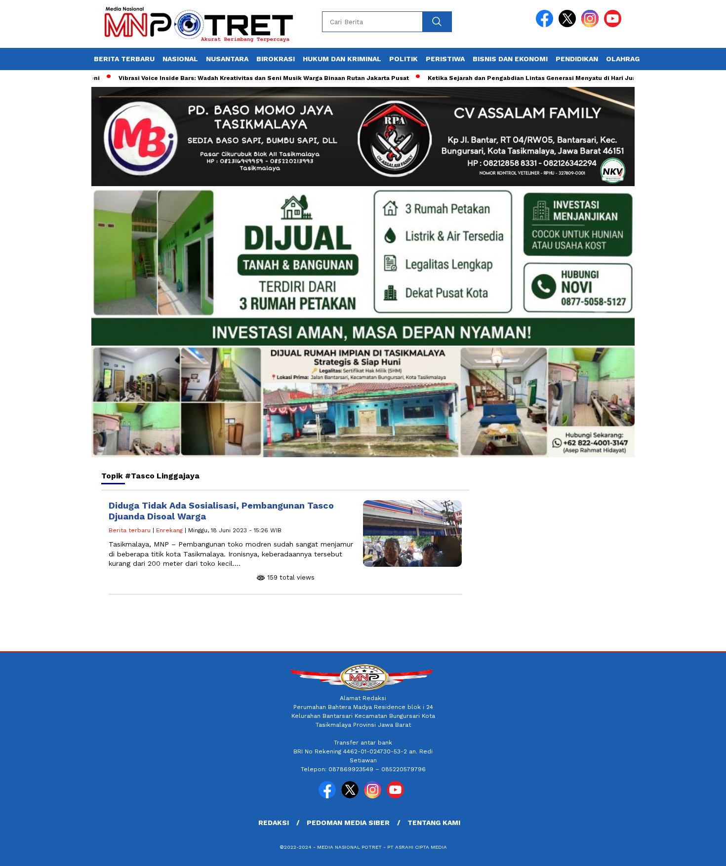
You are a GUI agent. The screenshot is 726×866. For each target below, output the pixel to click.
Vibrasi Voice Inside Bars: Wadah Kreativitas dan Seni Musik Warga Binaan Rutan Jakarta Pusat (236, 78)
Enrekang (169, 530)
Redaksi (273, 823)
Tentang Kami (433, 823)
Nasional (180, 59)
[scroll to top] (696, 851)
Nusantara (227, 59)
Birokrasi (275, 59)
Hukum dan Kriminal (342, 59)
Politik (403, 59)
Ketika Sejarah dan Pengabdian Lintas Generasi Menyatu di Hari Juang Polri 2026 (525, 78)
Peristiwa (445, 59)
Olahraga (625, 59)
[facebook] (546, 25)
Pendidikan (577, 59)
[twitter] (569, 25)
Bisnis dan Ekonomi (510, 59)
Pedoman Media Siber (348, 823)
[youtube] (614, 25)
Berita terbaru (124, 59)
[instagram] (591, 25)
